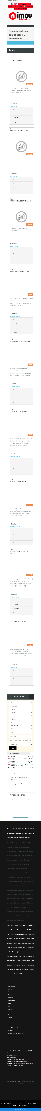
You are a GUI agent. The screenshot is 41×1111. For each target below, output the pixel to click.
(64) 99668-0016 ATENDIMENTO (24, 1063)
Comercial (11, 997)
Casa (9, 992)
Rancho (10, 1009)
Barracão (10, 989)
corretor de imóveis (15, 1081)
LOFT (9, 1006)
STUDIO (10, 1012)
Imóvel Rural (11, 1000)
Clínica (10, 994)
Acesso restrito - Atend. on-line (16, 1033)
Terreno (10, 1015)
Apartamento (11, 986)
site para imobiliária (26, 1081)
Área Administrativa (13, 1028)
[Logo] (20, 15)
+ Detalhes (13, 103)
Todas (10, 1017)
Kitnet (9, 1003)
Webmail (10, 1030)
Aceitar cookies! (20, 1109)
